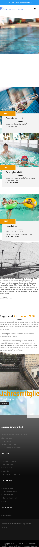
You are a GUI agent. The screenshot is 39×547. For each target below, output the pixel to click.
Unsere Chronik (8, 495)
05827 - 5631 (10, 2)
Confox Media (7, 515)
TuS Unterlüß (7, 468)
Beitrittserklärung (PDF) (10, 488)
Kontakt (4, 404)
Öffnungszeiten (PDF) (10, 491)
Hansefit (6, 471)
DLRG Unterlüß (8, 465)
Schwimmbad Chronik (10, 498)
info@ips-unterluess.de (25, 2)
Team (5, 501)
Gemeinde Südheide (9, 461)
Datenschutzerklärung (17, 524)
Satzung (4, 527)
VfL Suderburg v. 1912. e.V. (11, 474)
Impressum (5, 524)
